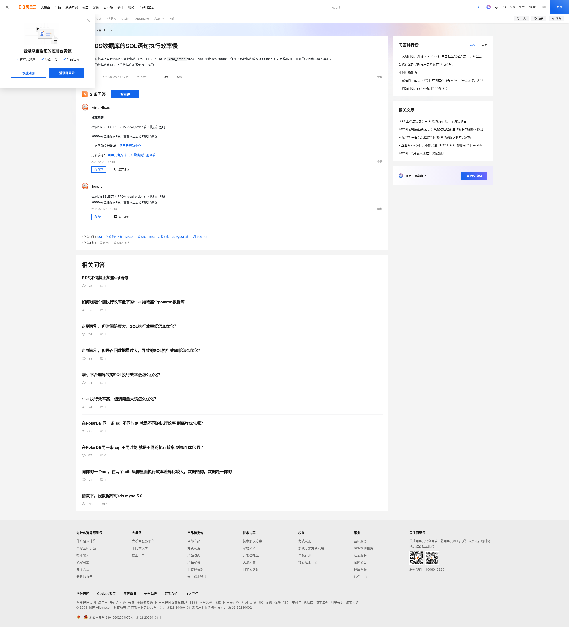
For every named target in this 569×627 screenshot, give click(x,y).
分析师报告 (84, 576)
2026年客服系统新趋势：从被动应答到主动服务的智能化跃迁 (441, 129)
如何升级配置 (408, 72)
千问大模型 (140, 548)
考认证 (125, 18)
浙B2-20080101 (179, 607)
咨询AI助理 (474, 175)
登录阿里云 (67, 72)
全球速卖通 (145, 602)
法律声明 (82, 593)
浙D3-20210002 (240, 607)
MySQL (129, 237)
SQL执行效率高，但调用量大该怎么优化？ (120, 399)
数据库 (142, 237)
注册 (543, 7)
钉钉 (286, 602)
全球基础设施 (86, 548)
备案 (522, 7)
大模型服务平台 (143, 541)
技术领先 (82, 555)
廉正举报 (130, 593)
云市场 (108, 7)
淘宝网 (103, 602)
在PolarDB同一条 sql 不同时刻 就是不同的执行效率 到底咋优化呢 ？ (143, 447)
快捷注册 (28, 73)
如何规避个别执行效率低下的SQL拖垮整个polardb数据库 (133, 302)
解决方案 (71, 7)
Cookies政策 (106, 593)
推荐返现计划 (308, 562)
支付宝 (297, 602)
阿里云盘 (337, 602)
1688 (193, 602)
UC (261, 602)
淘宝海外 (322, 602)
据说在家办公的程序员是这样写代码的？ (427, 64)
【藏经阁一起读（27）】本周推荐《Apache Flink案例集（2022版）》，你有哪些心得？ (457, 80)
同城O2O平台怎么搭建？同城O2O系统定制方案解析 (435, 137)
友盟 (269, 602)
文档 (512, 7)
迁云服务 (360, 555)
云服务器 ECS (199, 237)
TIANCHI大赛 (141, 18)
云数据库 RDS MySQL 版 (173, 237)
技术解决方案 (252, 541)
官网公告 (360, 562)
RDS (152, 237)
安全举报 (150, 593)
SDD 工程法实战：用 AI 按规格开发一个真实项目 (433, 121)
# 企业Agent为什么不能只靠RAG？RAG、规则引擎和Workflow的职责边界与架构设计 (458, 145)
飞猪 (217, 602)
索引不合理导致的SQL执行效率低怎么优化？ (122, 375)
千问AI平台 (118, 602)
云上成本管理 (197, 576)
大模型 (45, 7)
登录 (559, 7)
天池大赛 (249, 562)
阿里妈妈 (205, 602)
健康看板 (360, 569)
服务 (131, 7)
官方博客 (111, 18)
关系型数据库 (114, 237)
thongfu (96, 186)
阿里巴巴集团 (86, 602)
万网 (245, 602)
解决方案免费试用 (311, 548)
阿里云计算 (231, 602)
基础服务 (360, 541)
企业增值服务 (363, 548)
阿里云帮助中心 (130, 145)
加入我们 (192, 593)
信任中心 (360, 576)
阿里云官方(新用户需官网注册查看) (132, 155)
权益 (85, 7)
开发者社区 (104, 243)
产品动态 (193, 555)
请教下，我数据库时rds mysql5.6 (112, 496)
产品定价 (193, 562)
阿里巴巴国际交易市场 (171, 602)
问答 (98, 30)
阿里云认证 (251, 569)
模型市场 (138, 555)
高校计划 (304, 555)
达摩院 (308, 602)
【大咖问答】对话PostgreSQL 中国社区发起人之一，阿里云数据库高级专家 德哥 (455, 56)
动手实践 (95, 18)
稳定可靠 (82, 562)
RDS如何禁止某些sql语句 (105, 278)
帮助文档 (249, 548)
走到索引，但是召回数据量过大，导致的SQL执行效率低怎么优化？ (142, 350)
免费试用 (193, 548)
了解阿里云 (146, 7)
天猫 (131, 602)
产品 (58, 7)
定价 (96, 7)
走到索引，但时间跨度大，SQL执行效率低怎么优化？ (130, 326)
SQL (100, 237)
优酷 (277, 602)
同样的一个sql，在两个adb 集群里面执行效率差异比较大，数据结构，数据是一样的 (157, 471)
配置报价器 (195, 569)
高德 (253, 602)
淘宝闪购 (352, 602)
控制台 (533, 7)
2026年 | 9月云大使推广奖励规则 (421, 153)
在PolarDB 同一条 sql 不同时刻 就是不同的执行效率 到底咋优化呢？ (143, 423)
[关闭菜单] (7, 7)
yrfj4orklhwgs (101, 107)
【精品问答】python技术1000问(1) (423, 88)
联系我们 (171, 593)
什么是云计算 (86, 541)
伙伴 (120, 7)
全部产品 (193, 541)
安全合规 (82, 569)
